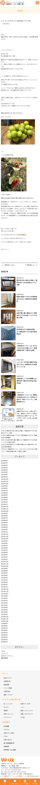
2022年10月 (4, 566)
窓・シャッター (8, 703)
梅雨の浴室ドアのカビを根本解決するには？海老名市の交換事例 (27, 299)
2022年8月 (4, 570)
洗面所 (6, 710)
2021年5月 (4, 605)
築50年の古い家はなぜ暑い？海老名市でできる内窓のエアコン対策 (27, 283)
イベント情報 (8, 688)
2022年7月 (4, 573)
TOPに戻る (35, 783)
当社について (8, 678)
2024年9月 (4, 513)
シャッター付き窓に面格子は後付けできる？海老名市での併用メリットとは (27, 364)
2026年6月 (4, 465)
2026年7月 (4, 463)
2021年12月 (4, 589)
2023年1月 (4, 559)
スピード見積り (25, 783)
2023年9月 (4, 541)
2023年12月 (4, 534)
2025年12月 (4, 479)
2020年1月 (4, 641)
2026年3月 (4, 472)
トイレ (22, 707)
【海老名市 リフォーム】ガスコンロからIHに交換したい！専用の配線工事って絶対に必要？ (27, 348)
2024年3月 (4, 527)
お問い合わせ (8, 739)
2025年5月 (4, 495)
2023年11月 (4, 536)
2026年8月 (4, 460)
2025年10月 (4, 483)
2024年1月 (4, 531)
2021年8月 (4, 598)
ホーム (5, 673)
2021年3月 (4, 609)
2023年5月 (4, 550)
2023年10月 (4, 538)
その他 (22, 717)
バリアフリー (8, 717)
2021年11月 (4, 591)
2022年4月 (4, 580)
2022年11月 (4, 564)
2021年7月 (4, 600)
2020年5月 (4, 632)
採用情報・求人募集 (10, 750)
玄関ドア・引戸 (25, 703)
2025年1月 (4, 504)
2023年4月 (4, 552)
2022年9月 (4, 568)
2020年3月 (4, 637)
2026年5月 (4, 467)
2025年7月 (4, 490)
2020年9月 (4, 623)
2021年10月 (4, 593)
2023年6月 (4, 548)
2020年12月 (4, 616)
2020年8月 (4, 625)
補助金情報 (4, 658)
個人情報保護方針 (9, 743)
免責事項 (6, 746)
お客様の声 (7, 681)
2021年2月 (4, 612)
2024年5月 (4, 522)
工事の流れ (7, 691)
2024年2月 (4, 529)
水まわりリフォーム (7, 656)
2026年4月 (4, 470)
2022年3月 (4, 582)
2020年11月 (4, 619)
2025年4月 (4, 497)
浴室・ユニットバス (26, 710)
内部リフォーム (8, 714)
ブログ (3, 651)
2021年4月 (4, 607)
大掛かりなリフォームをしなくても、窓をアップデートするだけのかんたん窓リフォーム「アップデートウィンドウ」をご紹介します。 (27, 416)
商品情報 (6, 684)
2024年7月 (4, 518)
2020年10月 (4, 621)
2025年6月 (4, 493)
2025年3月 (4, 499)
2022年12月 (4, 561)
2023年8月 (4, 543)
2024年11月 (4, 509)
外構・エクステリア (26, 714)
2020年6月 (4, 630)
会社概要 (6, 726)
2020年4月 (4, 635)
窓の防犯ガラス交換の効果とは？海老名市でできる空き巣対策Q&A (27, 332)
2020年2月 (4, 639)
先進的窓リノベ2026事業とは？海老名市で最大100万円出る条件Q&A (27, 381)
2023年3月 (4, 554)
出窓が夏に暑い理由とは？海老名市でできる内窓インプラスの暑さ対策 (27, 315)
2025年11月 (4, 481)
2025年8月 (4, 488)
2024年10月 (4, 511)
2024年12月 (4, 506)
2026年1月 (4, 476)
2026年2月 (4, 474)
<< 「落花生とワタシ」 (9, 265)
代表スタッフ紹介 (9, 733)
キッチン (6, 707)
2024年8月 (4, 515)
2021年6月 (4, 603)
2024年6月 (4, 520)
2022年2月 (4, 584)
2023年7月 (4, 545)
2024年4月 (4, 525)
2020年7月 (4, 628)
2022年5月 (4, 577)
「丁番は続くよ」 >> (31, 265)
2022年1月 (4, 586)
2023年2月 (4, 557)
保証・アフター (8, 694)
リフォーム (4, 653)
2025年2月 (4, 502)
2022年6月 (4, 575)
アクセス (6, 729)
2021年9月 (4, 596)
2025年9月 (4, 486)
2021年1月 (4, 614)
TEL (5, 783)
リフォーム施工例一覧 (11, 699)
